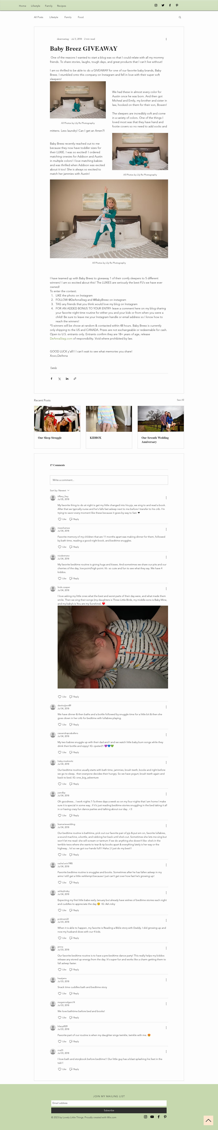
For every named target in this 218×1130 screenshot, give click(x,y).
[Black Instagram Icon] (156, 5)
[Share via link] (74, 378)
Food (80, 17)
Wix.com (111, 1117)
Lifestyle (53, 17)
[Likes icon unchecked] (60, 519)
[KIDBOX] (109, 419)
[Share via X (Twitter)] (59, 378)
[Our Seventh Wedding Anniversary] (161, 419)
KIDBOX (95, 438)
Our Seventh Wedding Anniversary (155, 440)
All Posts (38, 17)
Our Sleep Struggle (50, 438)
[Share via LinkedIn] (67, 378)
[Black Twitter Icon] (163, 5)
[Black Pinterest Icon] (177, 5)
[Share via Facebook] (51, 378)
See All (180, 399)
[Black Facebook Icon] (170, 5)
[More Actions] (166, 498)
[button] (179, 17)
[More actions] (166, 39)
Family (67, 17)
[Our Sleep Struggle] (57, 419)
